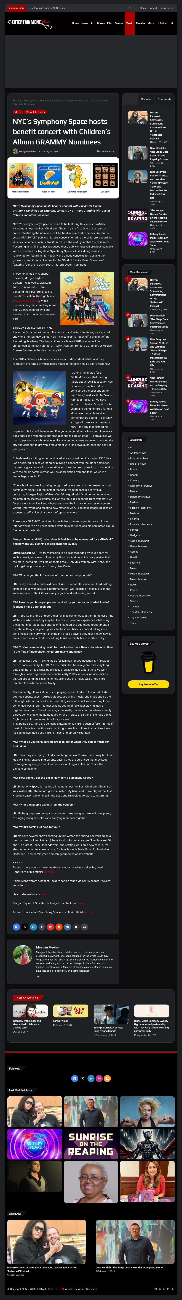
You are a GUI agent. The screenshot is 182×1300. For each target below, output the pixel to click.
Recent (130, 99)
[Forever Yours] (70, 1011)
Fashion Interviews (141, 507)
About (153, 8)
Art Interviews (138, 452)
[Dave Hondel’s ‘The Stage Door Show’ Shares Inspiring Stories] (138, 153)
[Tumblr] (42, 927)
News (85, 23)
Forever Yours (60, 1020)
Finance (134, 518)
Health (134, 557)
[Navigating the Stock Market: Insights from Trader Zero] (147, 1144)
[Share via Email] (76, 927)
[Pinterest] (50, 927)
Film (109, 23)
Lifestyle (135, 562)
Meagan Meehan (27, 151)
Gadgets (135, 535)
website (49, 872)
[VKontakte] (67, 927)
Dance (134, 491)
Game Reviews (138, 546)
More (151, 23)
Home (143, 8)
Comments (164, 99)
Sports (134, 601)
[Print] (84, 927)
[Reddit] (59, 927)
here (26, 885)
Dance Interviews (140, 496)
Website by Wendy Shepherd (81, 1289)
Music (129, 23)
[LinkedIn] (33, 927)
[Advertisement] (91, 61)
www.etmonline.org (26, 300)
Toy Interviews (138, 617)
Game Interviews (139, 540)
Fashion (134, 502)
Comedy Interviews (141, 485)
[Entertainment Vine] (29, 23)
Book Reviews (138, 463)
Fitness (134, 529)
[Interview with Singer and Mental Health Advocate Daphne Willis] (30, 1011)
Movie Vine (166, 8)
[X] (24, 927)
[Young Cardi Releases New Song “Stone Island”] (111, 1014)
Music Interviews (35, 112)
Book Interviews (139, 458)
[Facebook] (16, 927)
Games (119, 23)
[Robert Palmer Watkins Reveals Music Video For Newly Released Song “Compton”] (34, 1176)
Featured (135, 513)
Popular (146, 99)
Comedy (135, 480)
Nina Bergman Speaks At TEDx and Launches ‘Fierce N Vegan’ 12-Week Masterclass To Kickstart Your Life (86, 8)
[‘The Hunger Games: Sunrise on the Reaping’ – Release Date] (138, 215)
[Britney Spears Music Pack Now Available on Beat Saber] (138, 239)
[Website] (38, 976)
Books (101, 23)
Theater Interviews (141, 612)
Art (93, 23)
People (134, 590)
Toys (133, 623)
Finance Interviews (141, 524)
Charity (134, 474)
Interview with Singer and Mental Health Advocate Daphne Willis (27, 1024)
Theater (140, 23)
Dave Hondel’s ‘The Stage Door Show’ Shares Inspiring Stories (130, 1267)
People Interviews (140, 595)
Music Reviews (138, 579)
